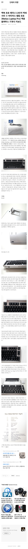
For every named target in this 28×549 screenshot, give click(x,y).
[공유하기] (6, 476)
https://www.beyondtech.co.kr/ (11, 462)
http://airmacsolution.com (10, 451)
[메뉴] (2, 2)
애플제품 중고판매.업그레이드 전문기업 (9, 456)
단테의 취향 (14, 2)
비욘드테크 (6, 464)
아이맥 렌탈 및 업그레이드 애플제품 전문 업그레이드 (9, 453)
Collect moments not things (10, 530)
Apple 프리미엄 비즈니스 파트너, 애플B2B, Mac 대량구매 (14, 467)
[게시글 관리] (8, 476)
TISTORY (14, 546)
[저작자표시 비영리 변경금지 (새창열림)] (18, 475)
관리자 (19, 546)
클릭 (7, 447)
